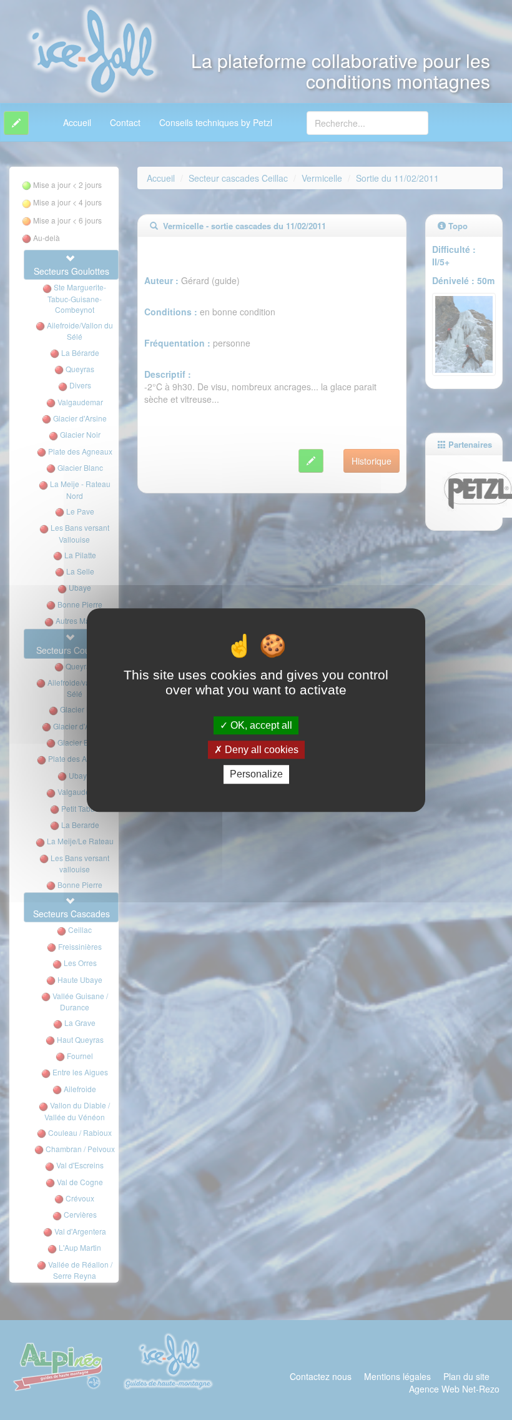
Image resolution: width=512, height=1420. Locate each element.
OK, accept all (260, 725)
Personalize (256, 774)
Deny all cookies (260, 749)
